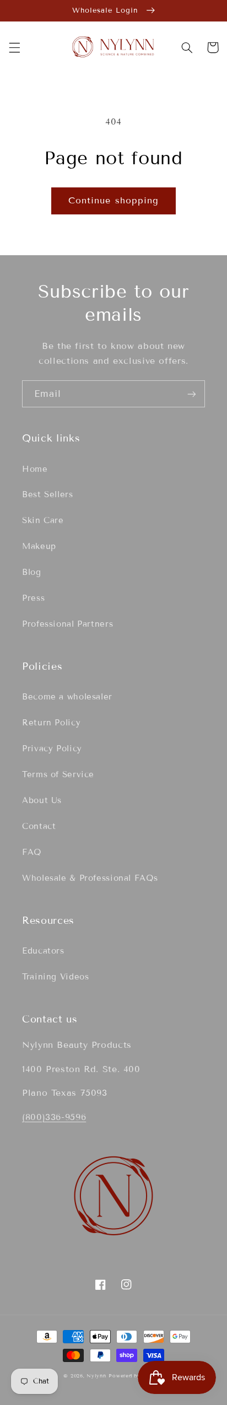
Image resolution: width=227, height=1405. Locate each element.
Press (33, 598)
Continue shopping (113, 200)
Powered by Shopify (136, 1375)
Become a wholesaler (67, 697)
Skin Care (43, 520)
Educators (43, 951)
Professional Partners (67, 624)
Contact (39, 826)
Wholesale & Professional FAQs (90, 878)
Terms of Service (58, 774)
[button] (14, 47)
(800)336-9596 (54, 1117)
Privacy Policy (52, 748)
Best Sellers (47, 494)
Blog (31, 572)
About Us (42, 800)
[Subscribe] (191, 393)
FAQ (31, 852)
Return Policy (51, 723)
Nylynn (96, 1375)
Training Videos (55, 977)
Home (35, 469)
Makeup (39, 546)
